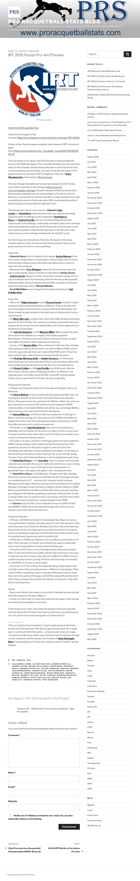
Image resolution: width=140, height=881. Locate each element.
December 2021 (94, 444)
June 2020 (92, 521)
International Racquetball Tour (23, 128)
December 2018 (94, 613)
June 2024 (92, 290)
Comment (14, 735)
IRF (88, 712)
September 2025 (94, 213)
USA (29, 660)
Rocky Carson (45, 177)
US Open (91, 768)
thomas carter (32, 680)
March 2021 (92, 490)
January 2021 (93, 495)
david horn (56, 666)
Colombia (91, 681)
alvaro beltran (42, 664)
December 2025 (94, 198)
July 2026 (91, 162)
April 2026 (92, 177)
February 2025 (93, 249)
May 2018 (91, 639)
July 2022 (91, 408)
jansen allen (39, 671)
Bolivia (90, 660)
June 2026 (92, 167)
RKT (89, 753)
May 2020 (92, 526)
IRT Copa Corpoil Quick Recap (105, 140)
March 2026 (92, 182)
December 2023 (94, 321)
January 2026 (93, 192)
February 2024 (93, 311)
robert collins (30, 675)
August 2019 (93, 572)
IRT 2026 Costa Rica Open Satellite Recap (105, 76)
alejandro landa (21, 664)
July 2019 (91, 577)
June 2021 (91, 475)
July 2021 (91, 470)
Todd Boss (34, 51)
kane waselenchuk (35, 673)
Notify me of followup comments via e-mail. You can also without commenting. (40, 817)
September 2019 (94, 567)
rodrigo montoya (67, 675)
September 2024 (94, 275)
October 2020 (93, 511)
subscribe (13, 819)
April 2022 (91, 423)
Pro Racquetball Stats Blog (54, 22)
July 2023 (91, 346)
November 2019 (94, 557)
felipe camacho (50, 668)
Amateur (91, 655)
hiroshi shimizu (70, 668)
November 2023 (94, 326)
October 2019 (93, 562)
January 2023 (93, 377)
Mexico (90, 732)
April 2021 (91, 485)
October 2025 (93, 208)
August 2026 (93, 157)
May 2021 (91, 480)
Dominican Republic (96, 691)
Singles (21, 660)
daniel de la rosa (39, 666)
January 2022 (93, 439)
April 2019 (91, 593)
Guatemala (92, 706)
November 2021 (94, 449)
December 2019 (94, 552)
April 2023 (92, 362)
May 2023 (91, 357)
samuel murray (20, 678)
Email (12, 787)
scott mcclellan (40, 678)
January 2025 (93, 254)
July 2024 (91, 285)
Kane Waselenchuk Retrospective (111, 135)
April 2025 (92, 239)
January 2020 (93, 547)
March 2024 (92, 305)
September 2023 (94, 336)
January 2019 (93, 608)
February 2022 (93, 434)
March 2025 (92, 244)
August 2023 (93, 341)
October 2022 (93, 393)
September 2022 (94, 398)
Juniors (90, 722)
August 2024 (93, 280)
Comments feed (94, 820)
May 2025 (91, 234)
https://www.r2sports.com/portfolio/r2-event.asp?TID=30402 (48, 137)
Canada (90, 665)
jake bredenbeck (21, 671)
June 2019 (92, 582)
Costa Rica (92, 686)
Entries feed (92, 815)
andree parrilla (61, 664)
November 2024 (94, 264)
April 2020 (92, 531)
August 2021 (93, 464)
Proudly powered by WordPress (21, 874)
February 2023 (93, 372)
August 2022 (93, 403)
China (89, 676)
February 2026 (93, 187)
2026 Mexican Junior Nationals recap (103, 71)
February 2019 (93, 603)
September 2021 (94, 459)
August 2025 (93, 218)
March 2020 (92, 536)
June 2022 (92, 413)
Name (12, 772)
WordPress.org (93, 825)
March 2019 (92, 598)
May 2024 (91, 295)
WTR (89, 789)
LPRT (89, 727)
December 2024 (94, 259)
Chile (89, 671)
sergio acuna (59, 678)
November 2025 (94, 203)
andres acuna (20, 666)
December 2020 (94, 500)
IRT (13, 660)
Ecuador (91, 701)
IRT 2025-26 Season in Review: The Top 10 (106, 81)
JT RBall (90, 114)
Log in (90, 810)
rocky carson (48, 675)
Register (91, 805)
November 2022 (94, 388)
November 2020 (94, 506)
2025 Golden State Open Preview (107, 130)
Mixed (90, 737)
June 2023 (92, 352)
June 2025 (92, 228)
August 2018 (93, 634)
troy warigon (50, 680)
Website (12, 801)
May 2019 (91, 588)
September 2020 (95, 516)
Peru (89, 742)
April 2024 (92, 300)
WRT (89, 783)
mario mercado (56, 673)
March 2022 (92, 429)
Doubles (90, 696)
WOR (89, 778)
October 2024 (93, 270)
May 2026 (91, 172)
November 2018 (94, 618)
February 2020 (93, 541)
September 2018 (94, 629)
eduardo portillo (30, 668)
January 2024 (93, 316)
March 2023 (92, 367)
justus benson (56, 671)
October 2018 (93, 624)
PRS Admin (92, 748)
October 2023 (93, 331)
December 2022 (94, 382)
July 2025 (91, 223)
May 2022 (91, 418)
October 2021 (93, 454)
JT (88, 130)
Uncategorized (93, 763)
